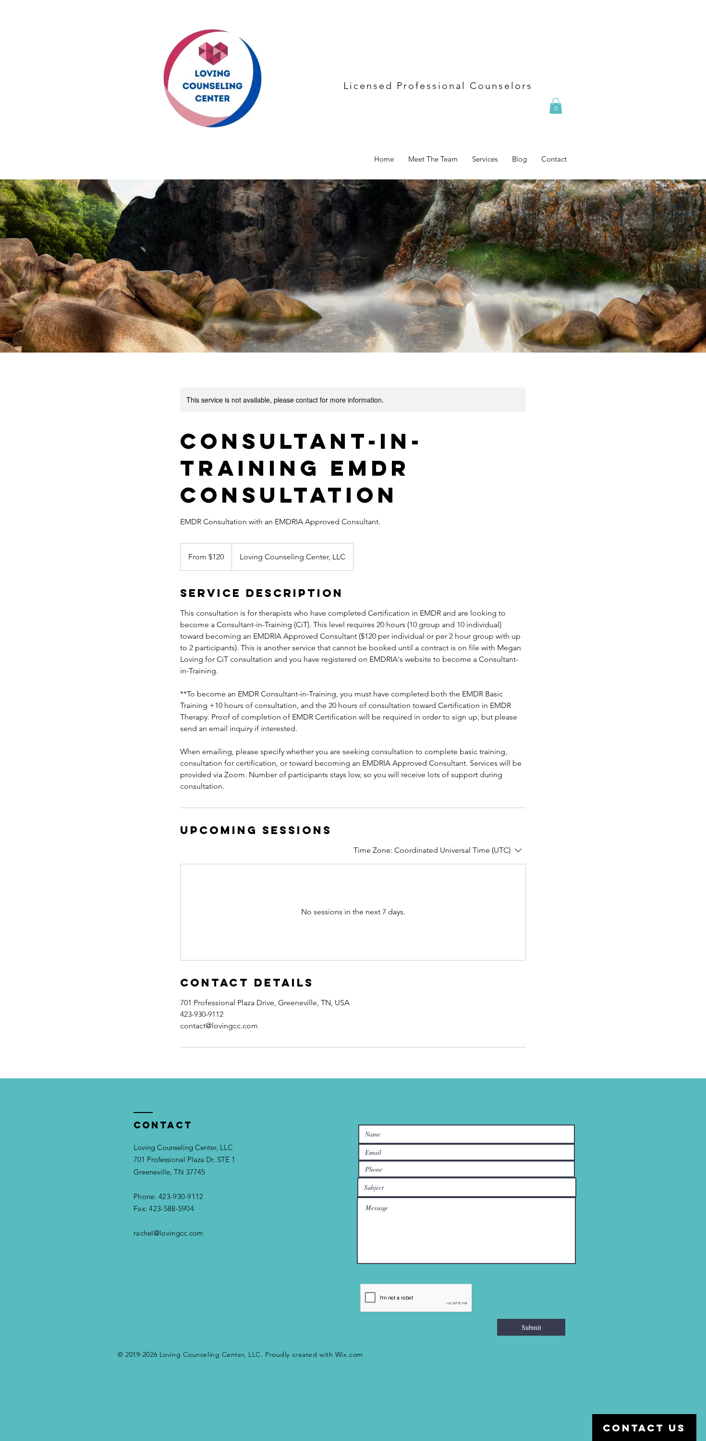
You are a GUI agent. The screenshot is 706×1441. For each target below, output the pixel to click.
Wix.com (349, 1354)
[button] (555, 106)
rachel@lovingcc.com (169, 1233)
